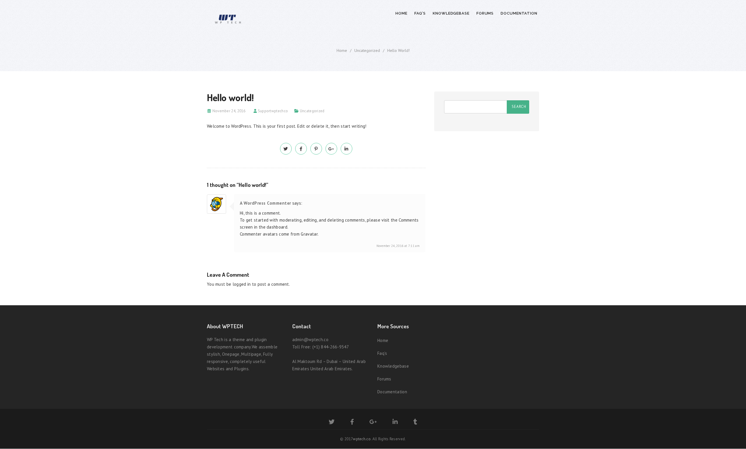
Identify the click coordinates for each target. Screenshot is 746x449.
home (342, 50)
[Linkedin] (395, 422)
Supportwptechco (273, 110)
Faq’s (420, 13)
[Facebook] (352, 422)
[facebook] (301, 149)
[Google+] (373, 422)
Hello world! (398, 50)
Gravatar (309, 234)
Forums (485, 13)
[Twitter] (331, 422)
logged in (242, 284)
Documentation (519, 13)
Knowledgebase (451, 13)
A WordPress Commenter (265, 203)
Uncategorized (367, 50)
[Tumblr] (415, 422)
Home (401, 13)
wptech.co (362, 438)
